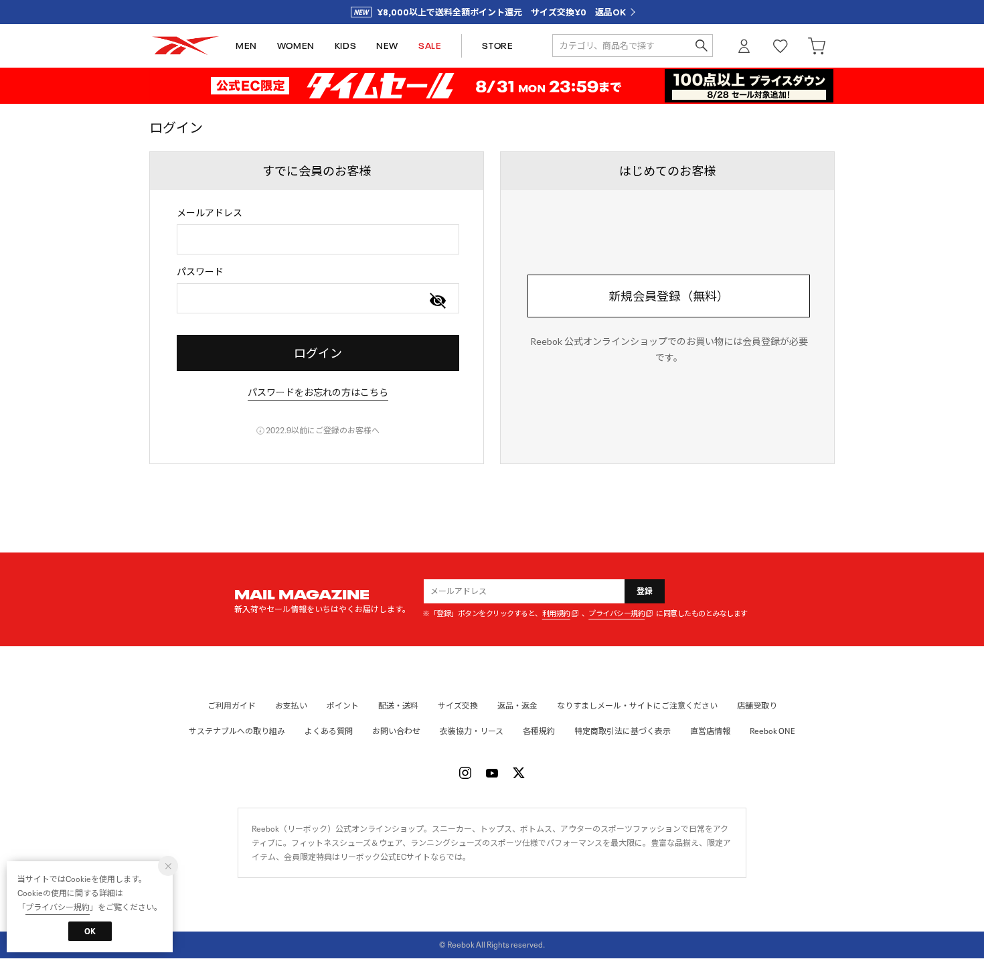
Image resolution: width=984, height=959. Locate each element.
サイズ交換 (458, 705)
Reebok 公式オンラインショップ (185, 46)
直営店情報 (710, 731)
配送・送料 (398, 705)
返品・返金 (517, 705)
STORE (497, 46)
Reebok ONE (772, 731)
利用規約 (556, 613)
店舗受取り (757, 705)
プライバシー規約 (616, 613)
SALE (429, 46)
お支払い (291, 705)
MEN (246, 46)
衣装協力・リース (471, 731)
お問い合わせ (396, 731)
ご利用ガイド (232, 705)
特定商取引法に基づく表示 (622, 731)
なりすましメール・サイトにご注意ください (637, 705)
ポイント (343, 705)
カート (817, 46)
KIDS (345, 46)
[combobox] (318, 239)
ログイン (744, 46)
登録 (645, 591)
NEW (387, 46)
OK (90, 931)
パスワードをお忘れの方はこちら (318, 392)
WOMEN (296, 46)
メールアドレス (209, 212)
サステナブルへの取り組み (237, 731)
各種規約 (539, 731)
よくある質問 (329, 731)
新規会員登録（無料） (668, 296)
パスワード (200, 271)
